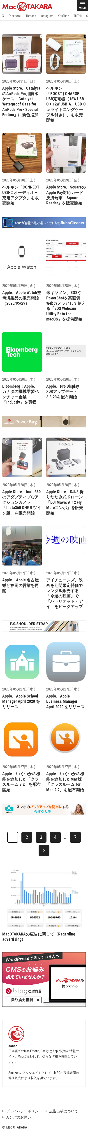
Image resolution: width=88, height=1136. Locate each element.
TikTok (78, 16)
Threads (31, 16)
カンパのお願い (18, 1117)
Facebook (15, 16)
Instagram (47, 16)
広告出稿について (63, 1111)
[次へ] (44, 850)
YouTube (63, 16)
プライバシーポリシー (24, 1111)
